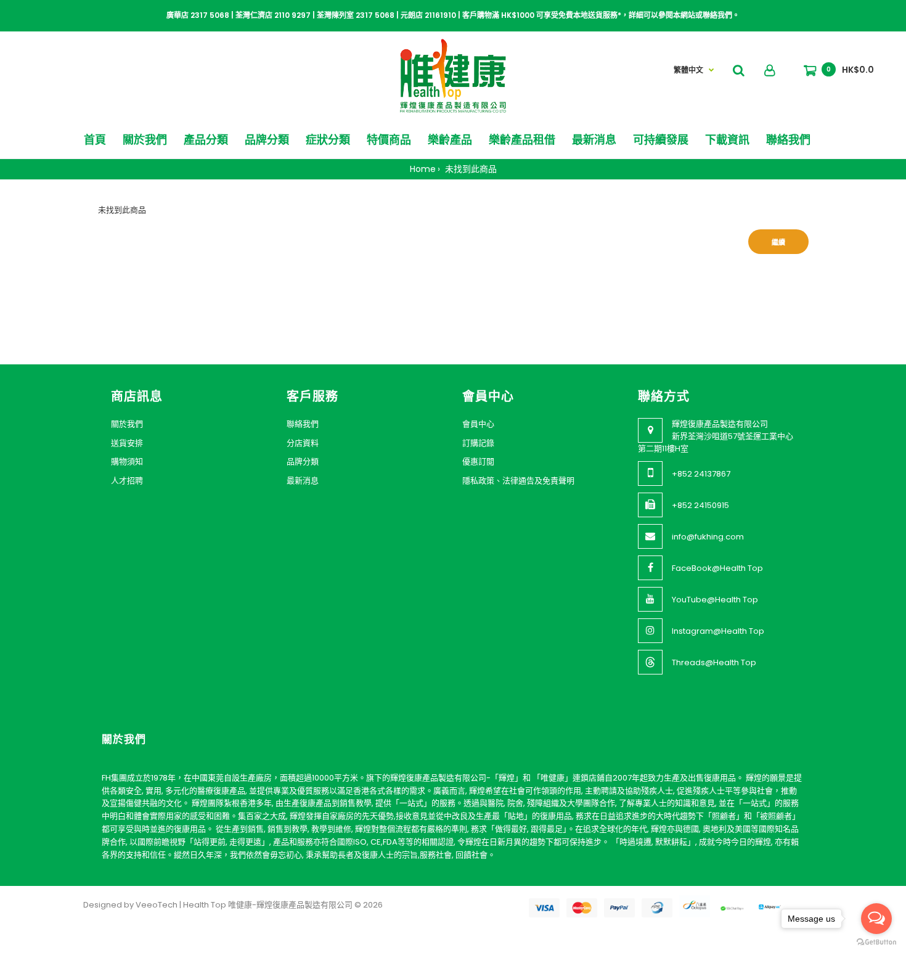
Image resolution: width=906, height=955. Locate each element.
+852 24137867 (701, 474)
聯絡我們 (303, 424)
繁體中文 (688, 70)
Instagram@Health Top (718, 631)
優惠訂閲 (478, 461)
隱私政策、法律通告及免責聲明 (518, 480)
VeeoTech (157, 905)
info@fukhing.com (708, 537)
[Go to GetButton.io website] (876, 942)
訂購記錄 (478, 443)
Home (423, 169)
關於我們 (127, 424)
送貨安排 (127, 443)
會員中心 (478, 424)
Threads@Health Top (714, 662)
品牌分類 (303, 461)
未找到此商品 (470, 169)
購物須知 (127, 461)
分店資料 (303, 443)
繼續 (778, 242)
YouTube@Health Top (715, 599)
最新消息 (303, 480)
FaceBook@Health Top (717, 568)
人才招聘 (127, 480)
